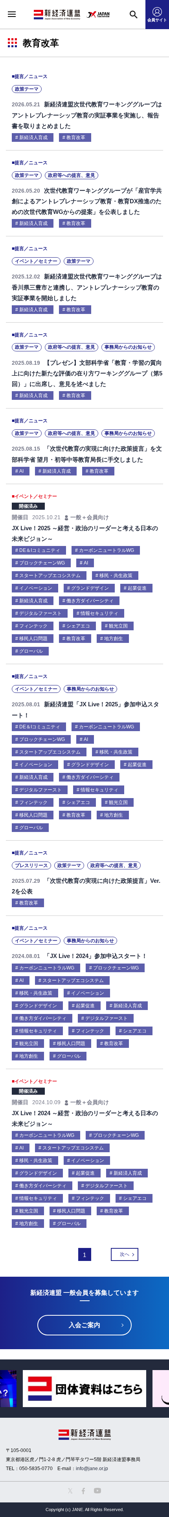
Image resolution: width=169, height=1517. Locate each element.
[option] (84, 1388)
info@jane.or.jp (92, 1468)
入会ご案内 (84, 1325)
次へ (124, 1254)
